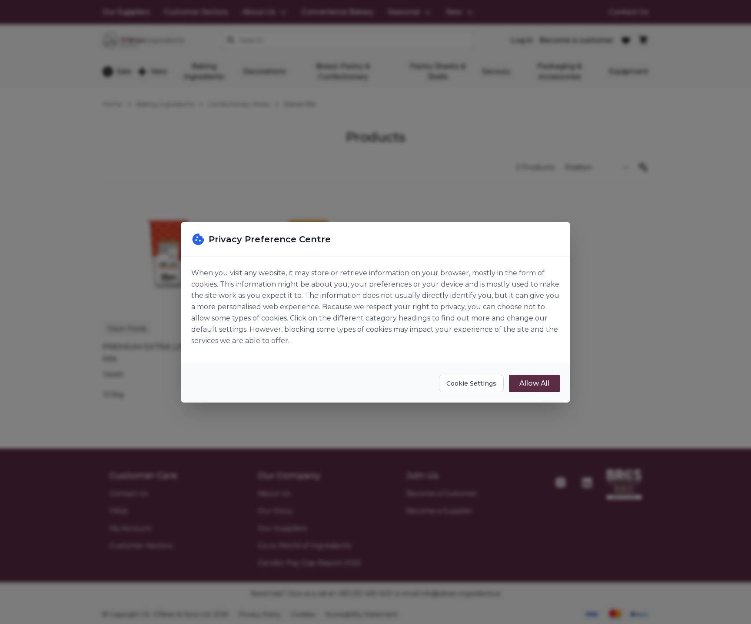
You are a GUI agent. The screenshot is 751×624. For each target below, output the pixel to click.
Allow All (534, 383)
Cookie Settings (471, 383)
